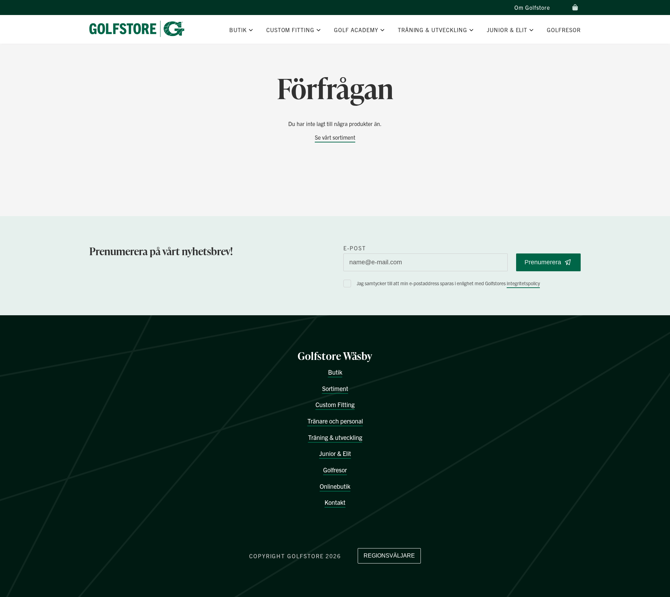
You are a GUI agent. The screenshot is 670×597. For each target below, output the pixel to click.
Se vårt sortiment (335, 137)
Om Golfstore (532, 7)
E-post (354, 247)
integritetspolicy (523, 283)
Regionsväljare (389, 556)
